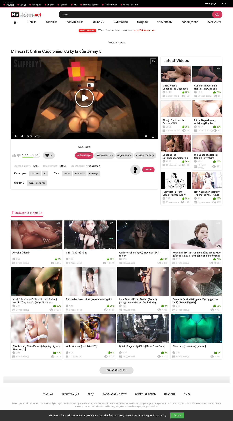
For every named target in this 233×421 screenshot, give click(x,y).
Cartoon (35, 173)
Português (36, 5)
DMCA (187, 394)
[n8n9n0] (135, 170)
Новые (32, 22)
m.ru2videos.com (144, 30)
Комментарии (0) (145, 155)
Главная (15, 22)
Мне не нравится (18, 155)
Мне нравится (14, 155)
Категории (121, 22)
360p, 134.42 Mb (36, 183)
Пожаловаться (104, 155)
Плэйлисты (164, 22)
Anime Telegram (130, 5)
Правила (169, 394)
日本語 (23, 5)
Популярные (75, 22)
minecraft (80, 173)
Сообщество (190, 22)
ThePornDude (110, 5)
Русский (64, 5)
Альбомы (98, 22)
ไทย (75, 5)
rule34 (67, 173)
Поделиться (124, 155)
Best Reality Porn (91, 5)
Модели (142, 22)
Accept (177, 415)
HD (45, 173)
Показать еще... (116, 370)
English (50, 5)
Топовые (51, 22)
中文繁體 (10, 5)
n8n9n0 (148, 169)
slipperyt (93, 173)
